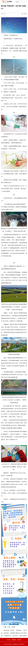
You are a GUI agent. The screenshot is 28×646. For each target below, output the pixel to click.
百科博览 (9, 1)
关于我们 (8, 639)
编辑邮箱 (14, 639)
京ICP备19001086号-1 (7, 644)
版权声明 (19, 639)
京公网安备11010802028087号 (18, 644)
